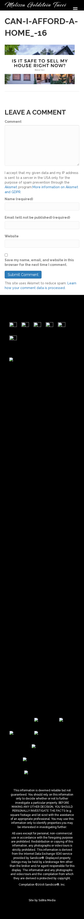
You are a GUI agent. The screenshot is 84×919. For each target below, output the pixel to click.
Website (12, 236)
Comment (13, 121)
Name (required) (19, 199)
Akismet (11, 187)
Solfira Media (47, 900)
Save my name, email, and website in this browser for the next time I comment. (39, 262)
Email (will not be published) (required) (37, 217)
